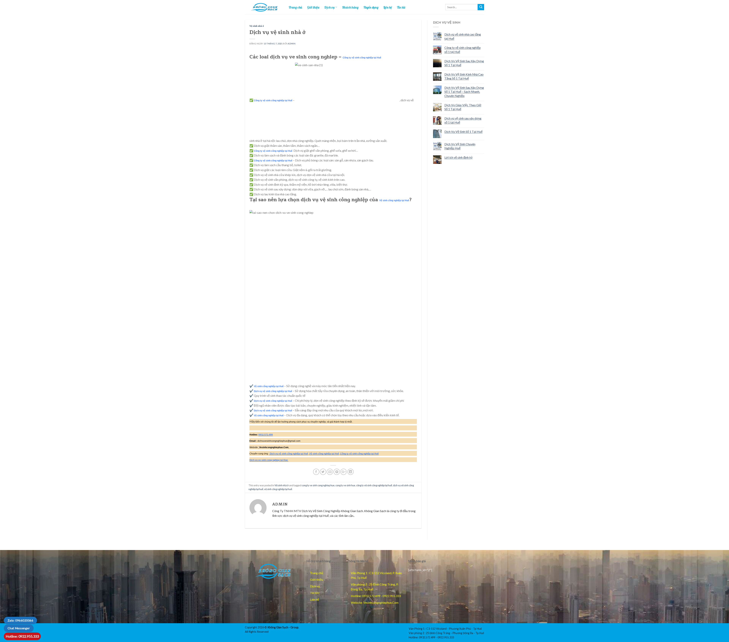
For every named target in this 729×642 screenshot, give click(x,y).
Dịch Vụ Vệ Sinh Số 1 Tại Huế (463, 131)
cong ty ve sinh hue (345, 485)
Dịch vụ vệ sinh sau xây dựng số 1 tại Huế (462, 120)
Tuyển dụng (370, 7)
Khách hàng (350, 7)
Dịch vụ (329, 7)
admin (291, 43)
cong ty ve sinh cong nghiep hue (318, 485)
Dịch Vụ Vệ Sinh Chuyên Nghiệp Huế (459, 146)
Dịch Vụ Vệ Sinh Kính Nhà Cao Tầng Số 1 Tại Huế (464, 76)
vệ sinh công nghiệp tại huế (278, 489)
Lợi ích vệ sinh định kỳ (458, 157)
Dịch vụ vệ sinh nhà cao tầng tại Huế (462, 36)
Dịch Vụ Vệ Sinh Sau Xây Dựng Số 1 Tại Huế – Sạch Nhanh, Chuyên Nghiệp (464, 91)
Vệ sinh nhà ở (256, 26)
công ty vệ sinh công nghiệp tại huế (374, 485)
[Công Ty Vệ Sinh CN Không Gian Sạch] (273, 571)
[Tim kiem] (481, 7)
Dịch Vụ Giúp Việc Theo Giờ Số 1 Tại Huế (462, 107)
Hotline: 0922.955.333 (22, 636)
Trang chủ (295, 7)
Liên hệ (387, 7)
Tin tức (401, 7)
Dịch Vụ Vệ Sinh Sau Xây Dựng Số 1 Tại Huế (464, 63)
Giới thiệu (313, 7)
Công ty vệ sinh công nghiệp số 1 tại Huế (462, 49)
